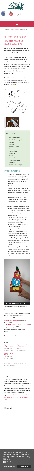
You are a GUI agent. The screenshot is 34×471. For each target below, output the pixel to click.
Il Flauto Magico (17, 6)
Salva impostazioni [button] (9, 466)
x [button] (32, 450)
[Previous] (8, 122)
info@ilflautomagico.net (11, 320)
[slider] (15, 303)
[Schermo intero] (27, 303)
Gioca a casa (15, 369)
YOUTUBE (7, 324)
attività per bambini (18, 395)
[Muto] (25, 303)
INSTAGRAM (24, 324)
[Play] (6, 303)
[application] (17, 282)
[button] (17, 282)
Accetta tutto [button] (24, 466)
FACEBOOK (15, 324)
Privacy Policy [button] (25, 457)
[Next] (16, 122)
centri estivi (14, 397)
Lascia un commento (10, 365)
